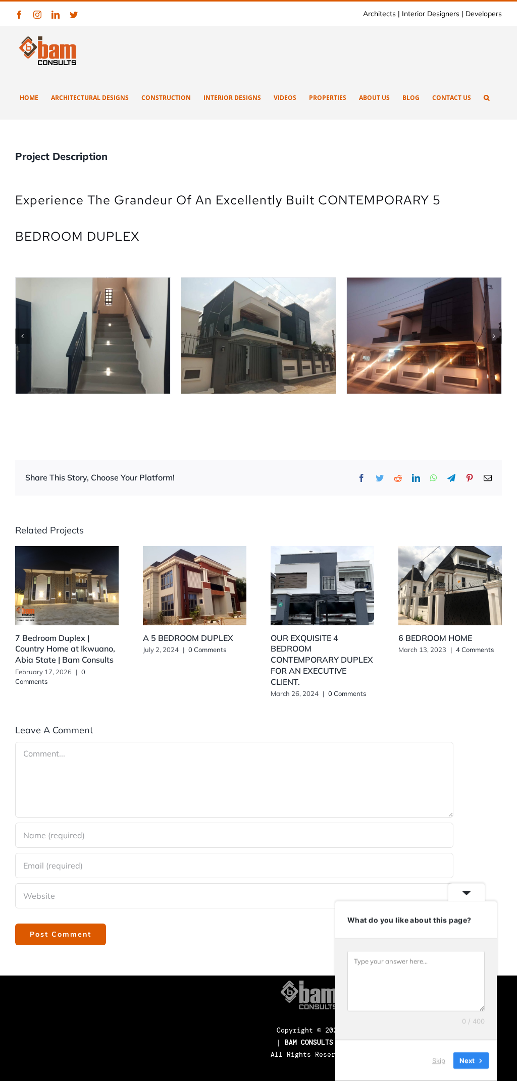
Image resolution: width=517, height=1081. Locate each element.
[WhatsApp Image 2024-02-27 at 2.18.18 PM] (256, 335)
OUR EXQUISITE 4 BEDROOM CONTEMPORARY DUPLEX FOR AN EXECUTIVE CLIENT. (322, 660)
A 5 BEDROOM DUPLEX (188, 638)
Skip (438, 1060)
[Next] (494, 336)
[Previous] (22, 336)
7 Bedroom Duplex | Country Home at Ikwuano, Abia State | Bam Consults (65, 649)
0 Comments (207, 649)
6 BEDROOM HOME (435, 638)
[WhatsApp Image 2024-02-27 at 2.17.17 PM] (91, 335)
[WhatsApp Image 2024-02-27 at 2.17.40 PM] (422, 335)
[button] (486, 97)
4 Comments (475, 649)
